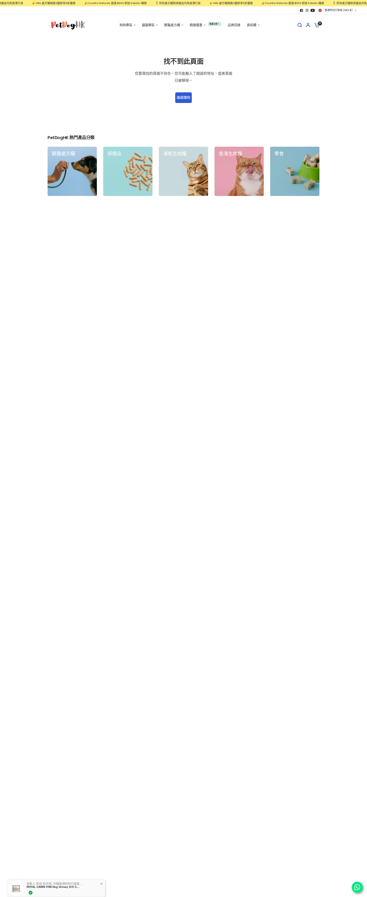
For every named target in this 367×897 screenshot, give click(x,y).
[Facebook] (301, 10)
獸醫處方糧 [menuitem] (172, 25)
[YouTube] (312, 10)
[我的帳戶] (308, 25)
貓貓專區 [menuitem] (148, 25)
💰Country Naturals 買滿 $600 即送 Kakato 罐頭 (102, 3)
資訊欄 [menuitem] (251, 25)
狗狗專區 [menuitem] (126, 25)
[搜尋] (299, 25)
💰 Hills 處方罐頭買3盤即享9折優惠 (40, 3)
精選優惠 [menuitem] (196, 25)
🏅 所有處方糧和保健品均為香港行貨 (164, 3)
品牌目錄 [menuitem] (234, 25)
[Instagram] (307, 10)
